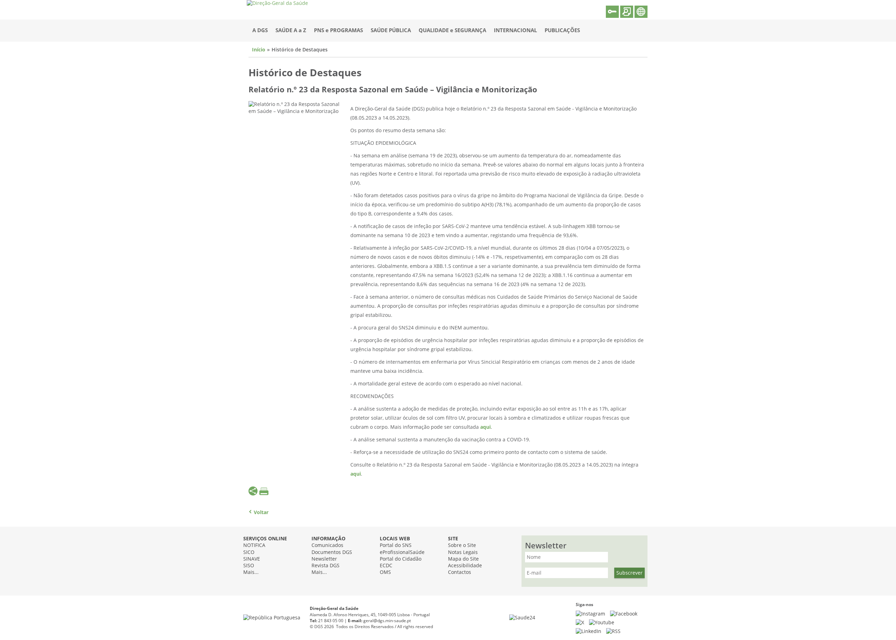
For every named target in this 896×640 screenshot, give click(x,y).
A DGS (260, 30)
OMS (385, 572)
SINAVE (251, 559)
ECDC (386, 566)
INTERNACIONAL (515, 30)
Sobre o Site (462, 545)
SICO (248, 552)
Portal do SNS (396, 545)
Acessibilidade (465, 566)
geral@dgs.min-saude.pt (387, 620)
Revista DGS (326, 566)
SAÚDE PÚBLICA (391, 30)
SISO (248, 566)
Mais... (251, 572)
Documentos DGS (332, 552)
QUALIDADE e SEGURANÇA (452, 30)
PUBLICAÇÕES (562, 30)
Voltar (261, 512)
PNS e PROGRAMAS (338, 30)
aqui (485, 427)
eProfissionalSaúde (402, 552)
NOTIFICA (254, 545)
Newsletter (324, 559)
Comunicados (327, 545)
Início (258, 50)
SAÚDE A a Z (290, 30)
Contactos (459, 572)
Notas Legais (463, 552)
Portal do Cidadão (400, 559)
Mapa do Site (463, 559)
